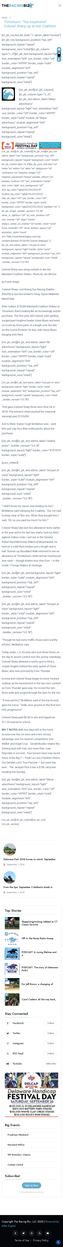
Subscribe (51, 1063)
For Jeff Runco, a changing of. (37, 984)
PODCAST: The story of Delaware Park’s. (40, 969)
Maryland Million (16, 1144)
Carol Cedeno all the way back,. (39, 999)
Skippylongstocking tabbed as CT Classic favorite (40, 923)
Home (5, 17)
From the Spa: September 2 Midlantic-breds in (28, 887)
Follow (51, 1023)
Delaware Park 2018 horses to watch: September (30, 859)
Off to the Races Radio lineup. (38, 938)
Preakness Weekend (18, 1134)
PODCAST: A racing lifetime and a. (39, 954)
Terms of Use (22, 1240)
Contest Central (15, 1164)
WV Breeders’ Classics (19, 1154)
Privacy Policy (40, 1240)
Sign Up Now (31, 1185)
